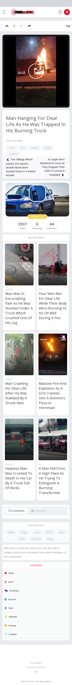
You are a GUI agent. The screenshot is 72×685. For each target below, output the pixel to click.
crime (22, 539)
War (11, 608)
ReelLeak (31, 681)
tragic (47, 147)
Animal (13, 616)
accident (13, 153)
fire (23, 147)
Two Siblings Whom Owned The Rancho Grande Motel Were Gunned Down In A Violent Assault (21, 167)
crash (12, 147)
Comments (17, 510)
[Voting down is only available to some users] (20, 26)
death (35, 147)
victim (49, 532)
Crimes (8, 379)
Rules (36, 671)
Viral (11, 573)
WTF (40, 289)
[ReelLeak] (22, 12)
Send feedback (36, 663)
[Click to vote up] (6, 26)
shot (61, 532)
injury (50, 539)
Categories (36, 565)
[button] (5, 12)
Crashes (9, 289)
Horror (12, 599)
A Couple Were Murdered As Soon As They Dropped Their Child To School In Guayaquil (52, 167)
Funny (12, 625)
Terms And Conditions (36, 667)
